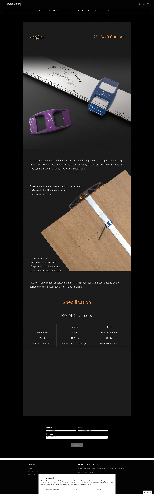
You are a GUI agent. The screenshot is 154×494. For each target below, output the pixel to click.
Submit (77, 445)
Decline (99, 489)
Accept (76, 489)
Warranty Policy (33, 472)
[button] (140, 4)
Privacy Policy (87, 485)
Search (30, 468)
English (146, 492)
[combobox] (147, 492)
